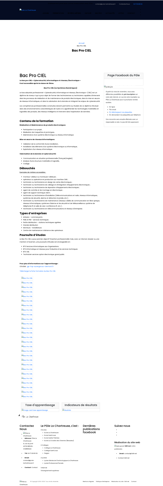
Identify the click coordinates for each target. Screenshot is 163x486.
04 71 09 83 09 (137, 4)
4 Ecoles (44, 430)
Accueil (46, 13)
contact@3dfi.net (130, 453)
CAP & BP (88, 13)
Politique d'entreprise (102, 481)
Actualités (110, 13)
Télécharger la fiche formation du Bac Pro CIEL (38, 271)
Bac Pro (98, 13)
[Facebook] (142, 10)
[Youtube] (142, 15)
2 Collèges (44, 445)
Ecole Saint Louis (50, 435)
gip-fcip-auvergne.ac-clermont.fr (40, 266)
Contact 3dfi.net (123, 458)
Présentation (58, 13)
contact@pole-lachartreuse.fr (105, 4)
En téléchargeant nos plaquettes (120, 112)
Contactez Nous (124, 4)
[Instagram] (142, 12)
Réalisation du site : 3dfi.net (120, 481)
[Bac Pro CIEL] (27, 278)
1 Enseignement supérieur (50, 471)
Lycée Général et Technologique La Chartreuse (61, 460)
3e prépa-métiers (74, 13)
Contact (131, 13)
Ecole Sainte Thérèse (51, 438)
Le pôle (121, 13)
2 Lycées (44, 458)
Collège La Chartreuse (52, 448)
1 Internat (44, 468)
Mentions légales (88, 481)
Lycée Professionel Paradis (53, 463)
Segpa (46, 453)
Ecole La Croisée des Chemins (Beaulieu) (59, 441)
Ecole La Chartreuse (51, 433)
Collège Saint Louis (51, 450)
